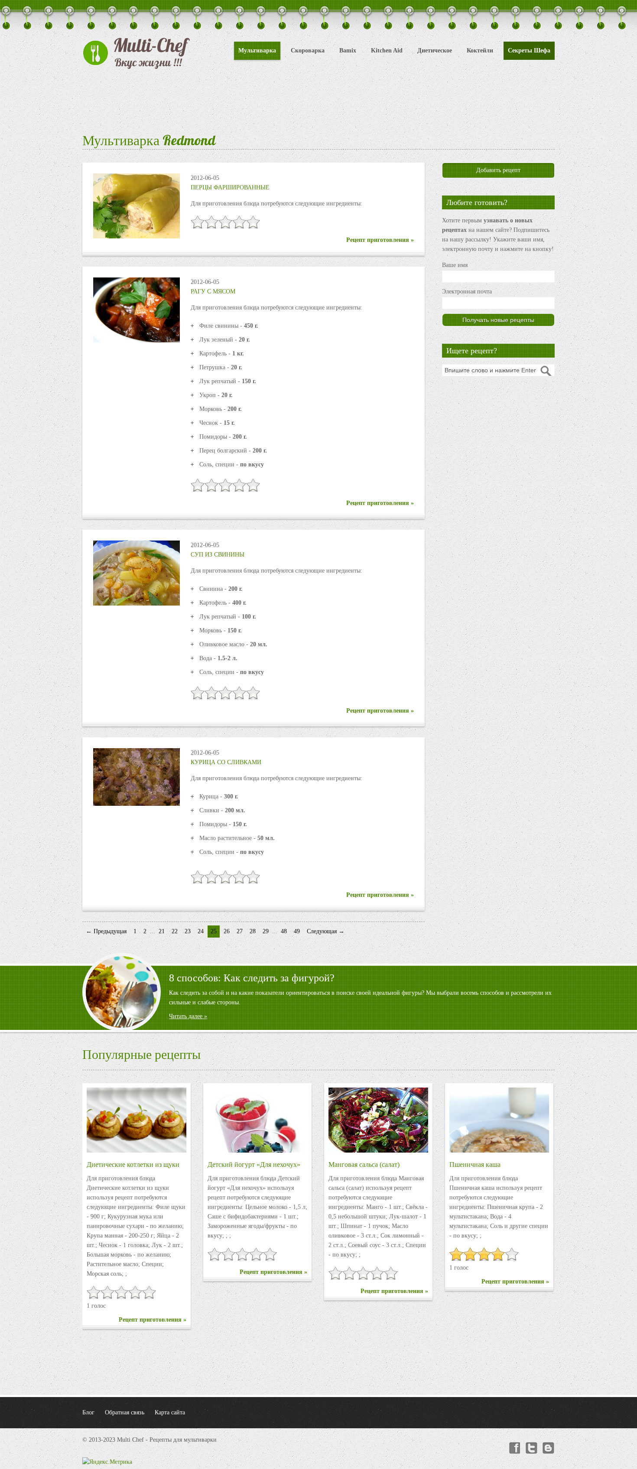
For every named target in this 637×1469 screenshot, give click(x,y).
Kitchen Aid (387, 50)
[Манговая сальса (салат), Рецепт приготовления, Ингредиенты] (378, 1120)
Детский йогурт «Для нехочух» (254, 1164)
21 (162, 931)
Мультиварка (257, 50)
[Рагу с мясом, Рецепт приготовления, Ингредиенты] (136, 309)
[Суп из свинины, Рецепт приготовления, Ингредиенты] (136, 572)
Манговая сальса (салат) (364, 1164)
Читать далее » (188, 1016)
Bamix (347, 50)
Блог (88, 1412)
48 (284, 931)
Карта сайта (170, 1412)
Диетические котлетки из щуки (133, 1164)
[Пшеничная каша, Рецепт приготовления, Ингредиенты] (499, 1120)
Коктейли (480, 50)
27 (240, 931)
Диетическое (434, 50)
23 (188, 931)
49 (297, 931)
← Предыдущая (106, 931)
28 (253, 931)
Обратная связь (124, 1412)
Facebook (514, 1448)
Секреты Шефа (529, 50)
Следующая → (325, 931)
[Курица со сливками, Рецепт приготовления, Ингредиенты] (136, 776)
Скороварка (308, 50)
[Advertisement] (318, 99)
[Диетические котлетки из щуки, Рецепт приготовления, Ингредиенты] (136, 1120)
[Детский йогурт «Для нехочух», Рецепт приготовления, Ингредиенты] (257, 1120)
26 (227, 931)
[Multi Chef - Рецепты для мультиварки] (136, 53)
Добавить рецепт (498, 170)
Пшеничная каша (474, 1164)
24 (201, 931)
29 (266, 931)
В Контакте (549, 1448)
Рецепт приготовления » (380, 240)
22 (175, 931)
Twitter (531, 1448)
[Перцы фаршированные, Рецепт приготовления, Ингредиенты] (136, 205)
